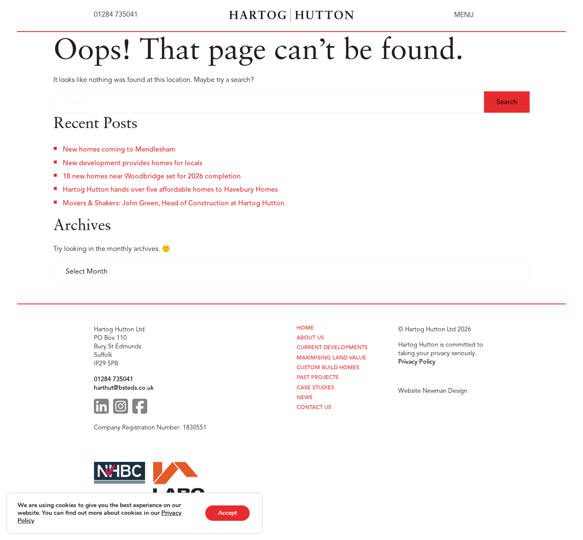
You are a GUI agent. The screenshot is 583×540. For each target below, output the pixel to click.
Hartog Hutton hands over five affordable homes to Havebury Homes (170, 189)
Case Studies (315, 388)
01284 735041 (113, 379)
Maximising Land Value (331, 358)
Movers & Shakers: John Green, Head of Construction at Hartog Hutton (173, 203)
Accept (227, 513)
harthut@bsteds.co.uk (124, 387)
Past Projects (317, 377)
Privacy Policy (416, 361)
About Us (310, 338)
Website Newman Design (432, 390)
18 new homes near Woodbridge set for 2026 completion (152, 176)
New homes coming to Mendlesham (119, 149)
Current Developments (332, 347)
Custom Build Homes (328, 368)
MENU (464, 15)
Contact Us (314, 407)
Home (305, 328)
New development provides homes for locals (132, 163)
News (304, 397)
